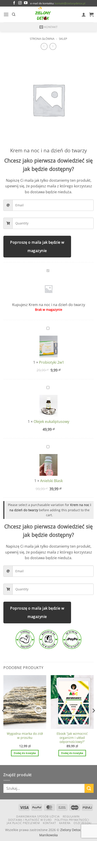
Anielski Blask (51, 480)
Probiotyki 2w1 (51, 362)
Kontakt (49, 823)
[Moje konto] (83, 14)
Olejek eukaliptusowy (51, 421)
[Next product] (44, 46)
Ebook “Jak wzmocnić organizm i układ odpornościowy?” (72, 738)
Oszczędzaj (82, 823)
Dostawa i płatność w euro (30, 820)
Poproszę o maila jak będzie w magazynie (37, 246)
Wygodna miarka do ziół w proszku (25, 736)
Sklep (63, 39)
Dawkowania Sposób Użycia (38, 816)
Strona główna (42, 39)
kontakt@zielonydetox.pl (70, 3)
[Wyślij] (89, 788)
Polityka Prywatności (72, 820)
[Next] (93, 720)
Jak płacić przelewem (23, 823)
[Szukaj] (13, 14)
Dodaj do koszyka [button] (25, 753)
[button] (6, 14)
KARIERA (65, 823)
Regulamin (71, 816)
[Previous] (3, 720)
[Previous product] (52, 46)
